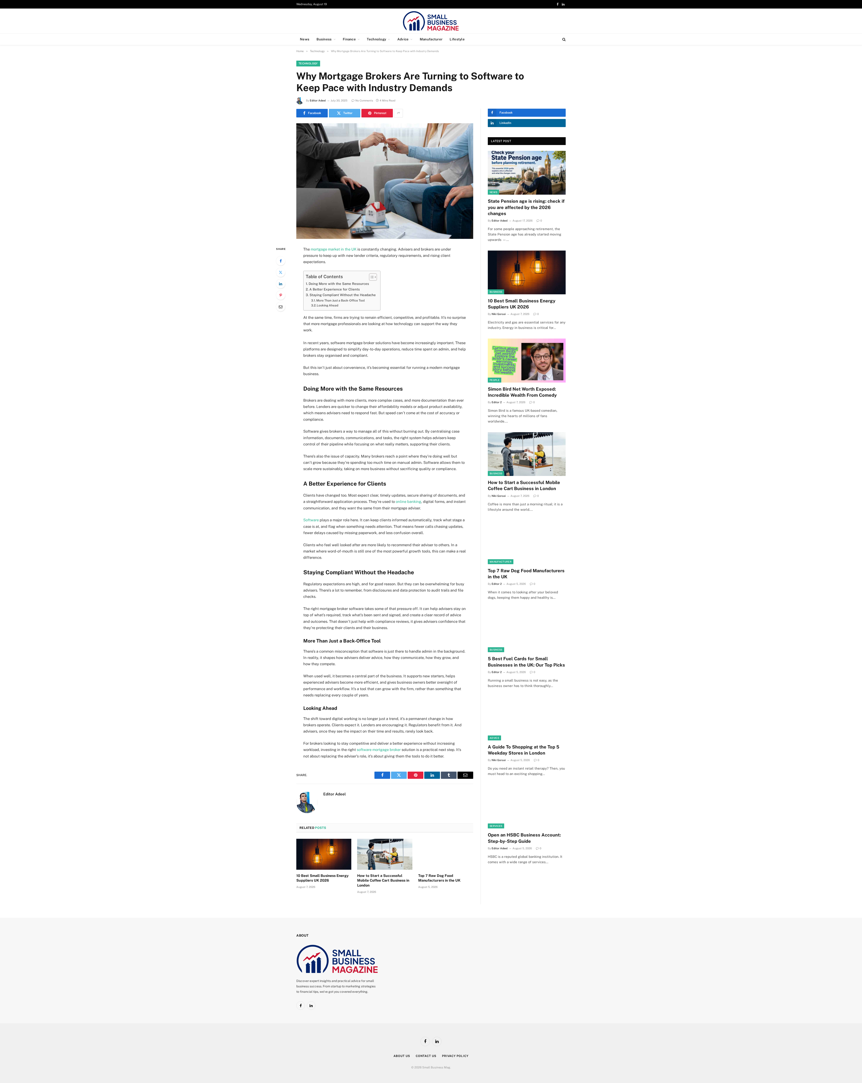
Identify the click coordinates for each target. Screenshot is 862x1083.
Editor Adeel (318, 100)
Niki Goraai (499, 314)
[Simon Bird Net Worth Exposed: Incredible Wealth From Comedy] (527, 360)
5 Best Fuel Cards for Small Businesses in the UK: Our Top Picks (526, 661)
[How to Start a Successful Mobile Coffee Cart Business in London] (384, 854)
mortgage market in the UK (333, 249)
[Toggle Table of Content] (371, 277)
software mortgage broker (379, 749)
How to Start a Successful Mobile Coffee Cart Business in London (383, 881)
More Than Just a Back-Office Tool (340, 300)
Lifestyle (457, 39)
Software (311, 520)
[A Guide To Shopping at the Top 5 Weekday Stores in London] (527, 718)
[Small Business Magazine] (431, 21)
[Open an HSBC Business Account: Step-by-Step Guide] (527, 806)
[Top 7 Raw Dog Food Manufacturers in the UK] (445, 854)
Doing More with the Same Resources (339, 284)
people (494, 380)
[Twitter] (280, 272)
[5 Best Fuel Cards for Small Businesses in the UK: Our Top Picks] (527, 630)
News (304, 39)
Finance (349, 39)
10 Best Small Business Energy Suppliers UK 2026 (322, 878)
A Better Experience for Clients (334, 289)
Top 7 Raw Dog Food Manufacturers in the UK (439, 878)
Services (496, 826)
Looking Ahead (327, 305)
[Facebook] (280, 260)
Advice (403, 39)
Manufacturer (431, 39)
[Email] (280, 306)
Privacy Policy (455, 1056)
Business (324, 39)
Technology (376, 39)
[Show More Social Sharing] (398, 113)
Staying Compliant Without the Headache (343, 295)
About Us (402, 1056)
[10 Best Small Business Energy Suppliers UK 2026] (323, 854)
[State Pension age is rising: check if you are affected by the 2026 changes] (527, 173)
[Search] (563, 39)
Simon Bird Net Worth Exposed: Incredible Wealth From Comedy (522, 392)
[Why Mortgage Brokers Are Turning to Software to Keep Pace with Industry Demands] (384, 181)
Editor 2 (497, 402)
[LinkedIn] (280, 283)
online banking (408, 501)
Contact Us (426, 1056)
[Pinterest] (280, 295)
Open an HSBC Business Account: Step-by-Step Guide (524, 838)
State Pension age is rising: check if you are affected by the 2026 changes (526, 207)
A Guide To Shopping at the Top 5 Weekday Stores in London (523, 750)
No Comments (364, 100)
